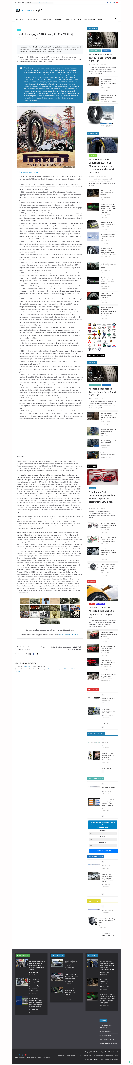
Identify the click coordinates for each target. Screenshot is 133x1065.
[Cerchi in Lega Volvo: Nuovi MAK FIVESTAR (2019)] (94, 716)
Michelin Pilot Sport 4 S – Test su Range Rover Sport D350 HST (102, 58)
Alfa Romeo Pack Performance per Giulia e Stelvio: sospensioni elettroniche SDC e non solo (102, 498)
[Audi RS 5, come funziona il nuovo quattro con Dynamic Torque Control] (93, 540)
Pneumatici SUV (106, 50)
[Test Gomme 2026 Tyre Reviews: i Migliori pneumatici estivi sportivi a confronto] (94, 790)
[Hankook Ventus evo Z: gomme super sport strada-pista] (93, 298)
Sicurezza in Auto (89, 19)
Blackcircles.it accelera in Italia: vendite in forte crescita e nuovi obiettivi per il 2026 (108, 281)
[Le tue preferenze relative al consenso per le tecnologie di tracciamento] (130, 1062)
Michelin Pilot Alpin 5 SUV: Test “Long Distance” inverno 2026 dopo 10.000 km (109, 82)
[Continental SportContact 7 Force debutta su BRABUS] (93, 268)
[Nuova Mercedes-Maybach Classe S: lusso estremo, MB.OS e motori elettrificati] (93, 554)
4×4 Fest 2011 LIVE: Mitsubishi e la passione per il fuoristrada (72, 977)
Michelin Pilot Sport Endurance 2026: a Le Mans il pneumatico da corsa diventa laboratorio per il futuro (102, 166)
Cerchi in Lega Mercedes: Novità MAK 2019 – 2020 (108, 701)
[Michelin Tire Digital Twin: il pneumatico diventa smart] (93, 238)
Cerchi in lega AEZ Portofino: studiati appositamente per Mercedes (32, 648)
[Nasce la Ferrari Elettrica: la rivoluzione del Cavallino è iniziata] (93, 678)
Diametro (102, 842)
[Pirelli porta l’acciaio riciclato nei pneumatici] (93, 225)
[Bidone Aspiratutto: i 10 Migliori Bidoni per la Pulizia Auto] (94, 746)
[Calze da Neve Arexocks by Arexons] (94, 928)
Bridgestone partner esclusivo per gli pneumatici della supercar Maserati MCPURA (109, 310)
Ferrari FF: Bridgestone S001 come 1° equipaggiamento (71, 963)
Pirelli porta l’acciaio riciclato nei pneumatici (108, 223)
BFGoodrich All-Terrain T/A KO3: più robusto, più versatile (109, 192)
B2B (44, 1057)
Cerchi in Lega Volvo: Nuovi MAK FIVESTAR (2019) (108, 716)
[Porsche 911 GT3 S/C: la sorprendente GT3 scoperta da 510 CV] (93, 650)
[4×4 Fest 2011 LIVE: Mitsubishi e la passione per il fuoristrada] (57, 979)
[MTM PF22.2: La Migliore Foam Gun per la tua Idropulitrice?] (94, 761)
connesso (26, 666)
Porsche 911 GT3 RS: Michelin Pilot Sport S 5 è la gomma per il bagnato (101, 611)
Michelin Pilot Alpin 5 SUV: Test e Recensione (109, 442)
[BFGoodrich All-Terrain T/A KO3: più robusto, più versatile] (93, 195)
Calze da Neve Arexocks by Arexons (108, 926)
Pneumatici (20, 19)
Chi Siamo (22, 1057)
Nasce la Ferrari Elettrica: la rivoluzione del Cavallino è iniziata (108, 676)
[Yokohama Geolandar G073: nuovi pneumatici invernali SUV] (90, 887)
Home (16, 1057)
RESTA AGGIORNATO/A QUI (68, 635)
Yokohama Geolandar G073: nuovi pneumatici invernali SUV (105, 886)
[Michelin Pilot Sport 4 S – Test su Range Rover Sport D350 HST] (102, 40)
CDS (79, 19)
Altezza (102, 836)
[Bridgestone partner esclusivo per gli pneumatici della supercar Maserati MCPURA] (93, 312)
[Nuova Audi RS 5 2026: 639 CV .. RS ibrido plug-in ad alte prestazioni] (93, 664)
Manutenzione (70, 19)
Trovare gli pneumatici (103, 851)
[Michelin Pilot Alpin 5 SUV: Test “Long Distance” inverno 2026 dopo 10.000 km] (93, 84)
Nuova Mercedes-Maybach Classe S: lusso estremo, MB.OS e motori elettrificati (108, 551)
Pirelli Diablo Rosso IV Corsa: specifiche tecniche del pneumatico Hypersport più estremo (37, 984)
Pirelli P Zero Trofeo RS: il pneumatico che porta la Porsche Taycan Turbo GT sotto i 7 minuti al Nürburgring (108, 208)
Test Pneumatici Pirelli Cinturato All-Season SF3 (108, 454)
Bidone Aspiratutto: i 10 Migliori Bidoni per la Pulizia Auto (108, 746)
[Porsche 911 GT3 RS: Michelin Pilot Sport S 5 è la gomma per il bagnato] (102, 593)
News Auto (57, 19)
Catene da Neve (47, 19)
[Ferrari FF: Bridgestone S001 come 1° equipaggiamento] (57, 965)
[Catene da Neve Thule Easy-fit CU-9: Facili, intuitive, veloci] (92, 913)
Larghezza (102, 830)
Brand (100, 19)
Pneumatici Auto (100, 603)
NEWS (18, 30)
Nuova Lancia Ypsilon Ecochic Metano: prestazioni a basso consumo (71, 991)
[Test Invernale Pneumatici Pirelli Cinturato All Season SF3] (93, 98)
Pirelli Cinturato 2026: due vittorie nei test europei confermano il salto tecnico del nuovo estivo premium (109, 809)
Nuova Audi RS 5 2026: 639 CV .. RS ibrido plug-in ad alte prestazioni (108, 662)
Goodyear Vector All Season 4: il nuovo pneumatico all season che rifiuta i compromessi (108, 251)
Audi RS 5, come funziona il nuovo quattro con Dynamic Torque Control (108, 539)
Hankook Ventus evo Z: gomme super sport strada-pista (107, 295)
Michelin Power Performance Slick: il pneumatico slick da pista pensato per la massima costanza (35, 1003)
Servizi (39, 1057)
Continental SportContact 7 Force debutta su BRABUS (108, 266)
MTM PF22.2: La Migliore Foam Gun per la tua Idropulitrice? (109, 760)
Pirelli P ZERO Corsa (42, 38)
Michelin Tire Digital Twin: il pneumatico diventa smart (108, 236)
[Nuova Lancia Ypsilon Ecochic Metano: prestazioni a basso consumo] (57, 994)
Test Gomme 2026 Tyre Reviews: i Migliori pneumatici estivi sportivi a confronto (108, 791)
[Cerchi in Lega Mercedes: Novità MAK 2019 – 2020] (94, 701)
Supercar (92, 603)
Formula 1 (30, 38)
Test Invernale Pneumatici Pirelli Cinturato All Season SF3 (108, 97)
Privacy (48, 1057)
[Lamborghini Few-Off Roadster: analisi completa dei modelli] (93, 637)
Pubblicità (33, 1057)
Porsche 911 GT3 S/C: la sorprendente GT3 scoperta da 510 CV (108, 648)
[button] (25, 19)
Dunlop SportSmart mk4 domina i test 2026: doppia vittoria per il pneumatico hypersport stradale (37, 965)
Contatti (28, 1057)
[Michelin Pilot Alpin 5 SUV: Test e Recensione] (93, 444)
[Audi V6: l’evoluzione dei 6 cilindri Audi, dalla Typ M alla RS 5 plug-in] (93, 527)
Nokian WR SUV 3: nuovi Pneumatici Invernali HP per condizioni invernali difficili (108, 870)
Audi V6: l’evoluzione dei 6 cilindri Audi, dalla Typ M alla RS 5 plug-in (108, 525)
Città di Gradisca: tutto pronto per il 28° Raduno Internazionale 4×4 (66, 648)
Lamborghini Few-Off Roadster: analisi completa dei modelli (109, 634)
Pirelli (35, 38)
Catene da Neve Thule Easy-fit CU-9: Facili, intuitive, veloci (107, 913)
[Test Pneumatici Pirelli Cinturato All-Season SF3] (93, 456)
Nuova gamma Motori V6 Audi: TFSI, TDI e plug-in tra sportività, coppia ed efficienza (108, 567)
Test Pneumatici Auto (95, 50)
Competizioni (93, 155)
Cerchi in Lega (32, 19)
